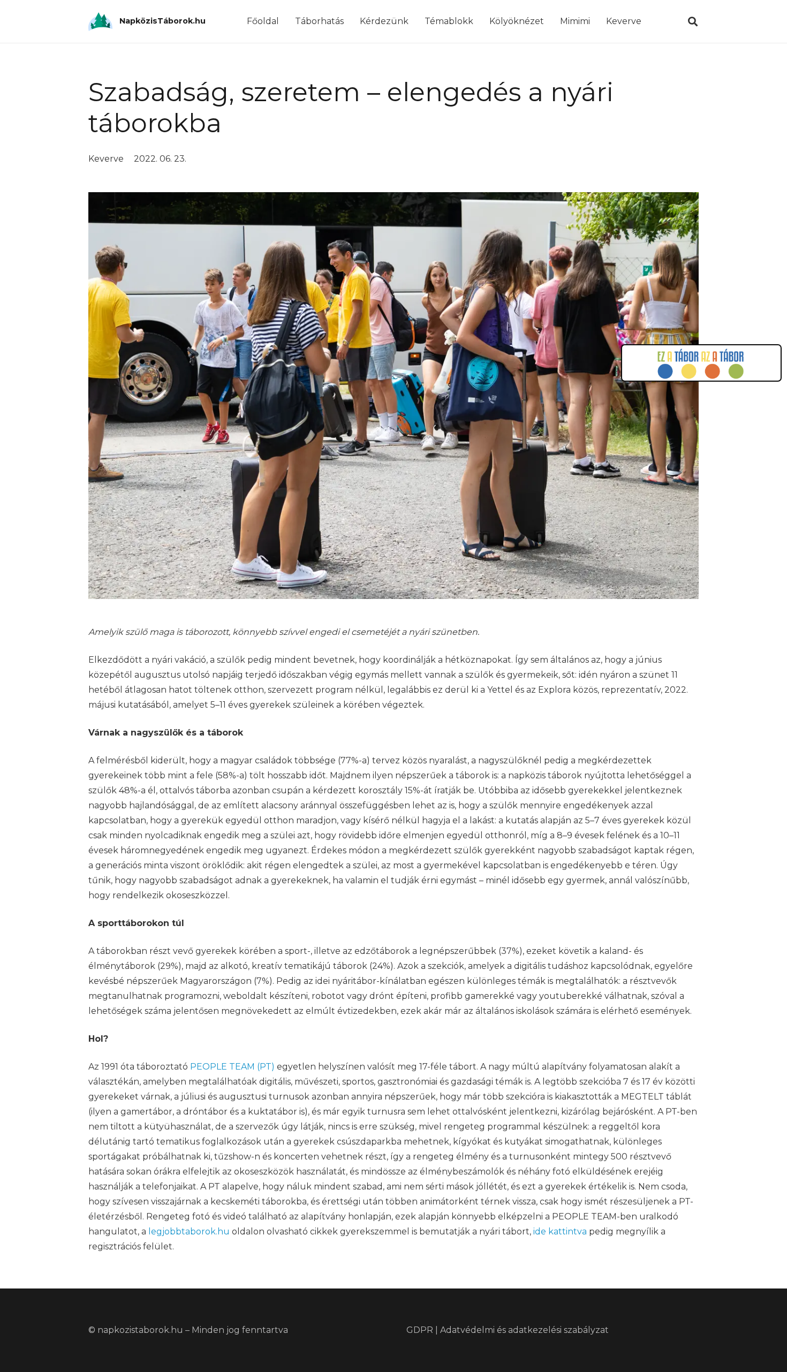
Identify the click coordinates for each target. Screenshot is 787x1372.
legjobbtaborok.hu (189, 1231)
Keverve (106, 159)
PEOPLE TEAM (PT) (232, 1067)
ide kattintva (560, 1231)
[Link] (100, 21)
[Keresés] (692, 22)
